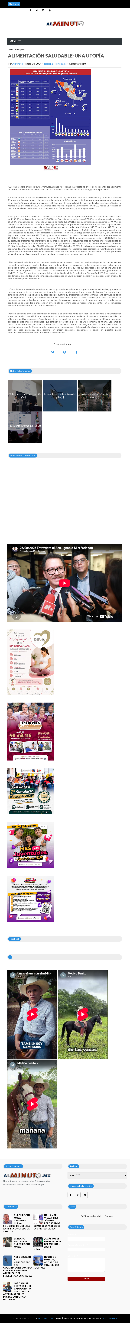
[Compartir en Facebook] (76, 352)
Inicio (10, 49)
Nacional (49, 63)
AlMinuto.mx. (47, 1318)
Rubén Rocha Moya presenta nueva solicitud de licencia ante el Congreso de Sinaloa (17, 1223)
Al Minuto (17, 63)
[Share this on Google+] (65, 352)
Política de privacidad (91, 1216)
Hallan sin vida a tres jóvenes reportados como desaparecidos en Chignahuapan (47, 1222)
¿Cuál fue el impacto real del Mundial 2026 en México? (47, 1244)
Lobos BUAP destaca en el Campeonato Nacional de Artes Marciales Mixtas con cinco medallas (17, 1291)
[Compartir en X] (53, 352)
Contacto (109, 1216)
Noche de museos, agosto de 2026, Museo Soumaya (46, 1262)
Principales (20, 49)
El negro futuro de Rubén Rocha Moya (22, 1242)
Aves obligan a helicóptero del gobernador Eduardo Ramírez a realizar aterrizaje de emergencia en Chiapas (17, 1266)
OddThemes (109, 1318)
